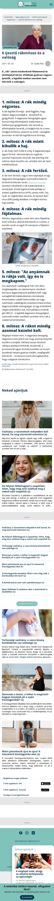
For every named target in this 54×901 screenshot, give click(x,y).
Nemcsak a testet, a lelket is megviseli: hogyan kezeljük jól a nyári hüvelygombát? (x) (25, 556)
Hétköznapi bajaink (39, 17)
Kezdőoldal (8, 17)
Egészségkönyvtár (22, 17)
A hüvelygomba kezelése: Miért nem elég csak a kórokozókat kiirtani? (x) (25, 574)
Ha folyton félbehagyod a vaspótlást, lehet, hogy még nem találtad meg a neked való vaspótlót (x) (23, 488)
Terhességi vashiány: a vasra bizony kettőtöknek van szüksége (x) (26, 547)
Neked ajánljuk (24, 849)
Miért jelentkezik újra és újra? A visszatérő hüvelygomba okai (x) (23, 565)
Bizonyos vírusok (37, 182)
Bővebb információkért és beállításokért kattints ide (27, 892)
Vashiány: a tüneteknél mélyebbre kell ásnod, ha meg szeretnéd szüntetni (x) (25, 433)
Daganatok (11, 19)
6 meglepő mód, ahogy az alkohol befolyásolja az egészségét (29, 874)
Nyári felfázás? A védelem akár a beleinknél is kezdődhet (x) (24, 590)
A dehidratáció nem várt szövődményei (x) (23, 582)
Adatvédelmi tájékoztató (27, 841)
